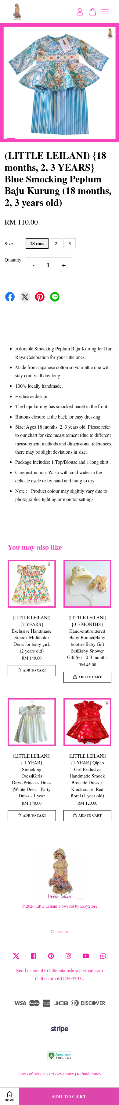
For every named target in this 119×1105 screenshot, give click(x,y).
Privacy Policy (61, 1074)
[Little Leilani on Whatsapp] (103, 958)
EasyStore (88, 906)
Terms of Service (32, 1074)
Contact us (59, 931)
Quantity (13, 259)
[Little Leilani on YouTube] (85, 958)
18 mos (37, 243)
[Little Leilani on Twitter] (16, 958)
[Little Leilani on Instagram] (68, 958)
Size (9, 243)
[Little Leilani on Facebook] (33, 958)
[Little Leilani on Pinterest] (51, 958)
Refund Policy (89, 1074)
